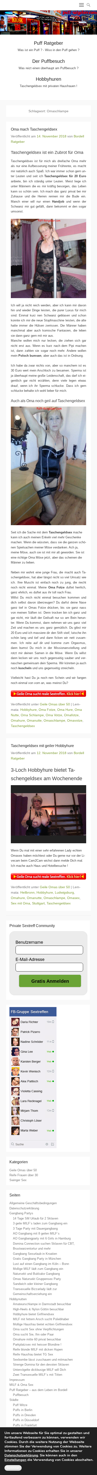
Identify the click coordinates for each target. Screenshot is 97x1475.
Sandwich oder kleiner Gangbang (35, 1284)
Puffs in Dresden (24, 1415)
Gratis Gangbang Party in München (37, 1258)
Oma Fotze (47, 710)
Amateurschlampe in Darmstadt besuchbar (42, 1304)
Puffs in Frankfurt (25, 1425)
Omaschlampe (54, 720)
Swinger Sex (18, 1180)
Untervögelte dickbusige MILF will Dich (39, 1369)
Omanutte (34, 720)
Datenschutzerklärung (24, 1208)
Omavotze (74, 720)
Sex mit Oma (20, 903)
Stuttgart (38, 903)
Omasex (73, 898)
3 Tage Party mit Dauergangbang (35, 1228)
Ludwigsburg (64, 892)
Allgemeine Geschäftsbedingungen (33, 1203)
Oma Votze (54, 715)
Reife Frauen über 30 (23, 1175)
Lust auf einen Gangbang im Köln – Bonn (41, 1264)
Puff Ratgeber (48, 43)
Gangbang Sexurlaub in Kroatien (35, 1253)
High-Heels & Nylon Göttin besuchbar (38, 1309)
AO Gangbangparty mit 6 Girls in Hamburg (42, 1238)
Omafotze (71, 715)
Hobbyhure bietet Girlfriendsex (33, 1314)
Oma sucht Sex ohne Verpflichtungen (38, 1329)
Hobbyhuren (48, 79)
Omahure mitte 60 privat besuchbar (37, 1339)
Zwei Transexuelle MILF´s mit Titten (37, 1374)
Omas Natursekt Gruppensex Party (37, 1279)
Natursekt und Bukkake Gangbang (36, 1273)
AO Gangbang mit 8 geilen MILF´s (36, 1233)
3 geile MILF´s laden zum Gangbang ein (40, 1223)
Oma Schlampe (32, 715)
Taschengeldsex (23, 726)
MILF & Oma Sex (21, 1385)
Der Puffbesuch (48, 61)
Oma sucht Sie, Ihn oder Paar (33, 1334)
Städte (13, 1400)
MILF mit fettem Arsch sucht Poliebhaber (41, 1319)
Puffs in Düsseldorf (26, 1420)
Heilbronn (27, 892)
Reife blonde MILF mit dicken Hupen (38, 1349)
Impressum (17, 1380)
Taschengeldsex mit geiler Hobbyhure (42, 746)
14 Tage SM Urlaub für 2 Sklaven (35, 1218)
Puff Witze (20, 1405)
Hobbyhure (28, 710)
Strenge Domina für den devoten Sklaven (41, 1364)
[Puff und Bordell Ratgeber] (48, 22)
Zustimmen (13, 1468)
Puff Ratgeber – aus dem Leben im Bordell (38, 1390)
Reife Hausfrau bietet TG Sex (33, 1354)
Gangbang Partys (21, 1213)
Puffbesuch (20, 1395)
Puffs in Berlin (22, 1410)
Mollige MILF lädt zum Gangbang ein (38, 1269)
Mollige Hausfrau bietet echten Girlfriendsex (43, 1324)
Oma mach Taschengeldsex (34, 129)
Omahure (18, 720)
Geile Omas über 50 (55, 704)
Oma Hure (65, 710)
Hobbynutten (18, 1299)
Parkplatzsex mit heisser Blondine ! (37, 1344)
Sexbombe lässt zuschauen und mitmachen (43, 1359)
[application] (48, 814)
